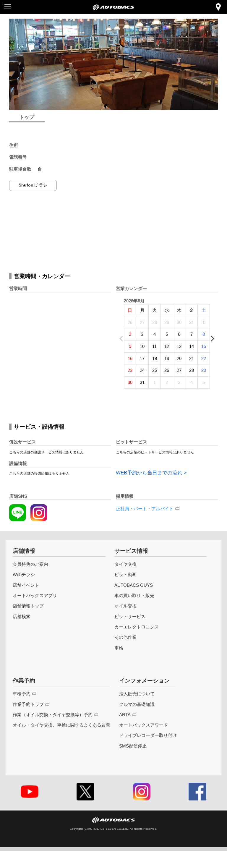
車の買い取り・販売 (134, 595)
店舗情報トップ (28, 605)
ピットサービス (129, 616)
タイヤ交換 (125, 564)
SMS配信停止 (133, 745)
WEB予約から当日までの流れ (149, 473)
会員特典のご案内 (30, 564)
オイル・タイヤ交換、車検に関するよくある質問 (61, 724)
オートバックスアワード (143, 724)
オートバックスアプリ (35, 595)
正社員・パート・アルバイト (145, 508)
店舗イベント (26, 585)
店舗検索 (21, 616)
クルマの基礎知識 (137, 704)
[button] (101, 105)
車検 (118, 647)
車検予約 (21, 693)
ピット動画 (125, 574)
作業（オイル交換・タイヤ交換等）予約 (53, 714)
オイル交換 (125, 605)
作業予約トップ (28, 704)
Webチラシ (24, 574)
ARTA (125, 714)
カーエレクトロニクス (136, 626)
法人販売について (137, 693)
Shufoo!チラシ (33, 185)
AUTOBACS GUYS (133, 585)
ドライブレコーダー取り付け (148, 735)
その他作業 (125, 637)
